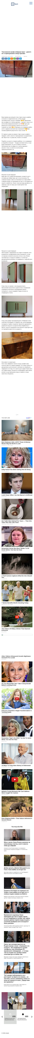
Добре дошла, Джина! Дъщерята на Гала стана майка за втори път (17, 869)
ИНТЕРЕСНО (18, 56)
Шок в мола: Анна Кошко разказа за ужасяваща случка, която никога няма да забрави (17, 844)
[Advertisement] (17, 29)
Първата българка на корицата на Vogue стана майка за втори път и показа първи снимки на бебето (16, 892)
